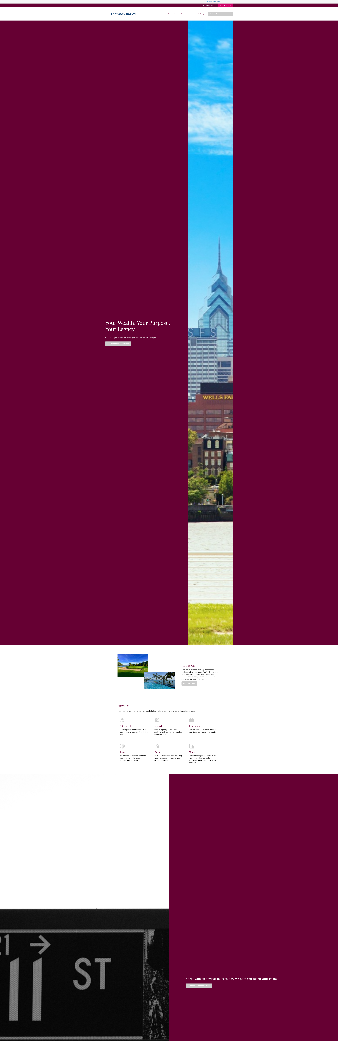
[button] (160, 13)
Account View (226, 5)
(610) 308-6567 (209, 5)
